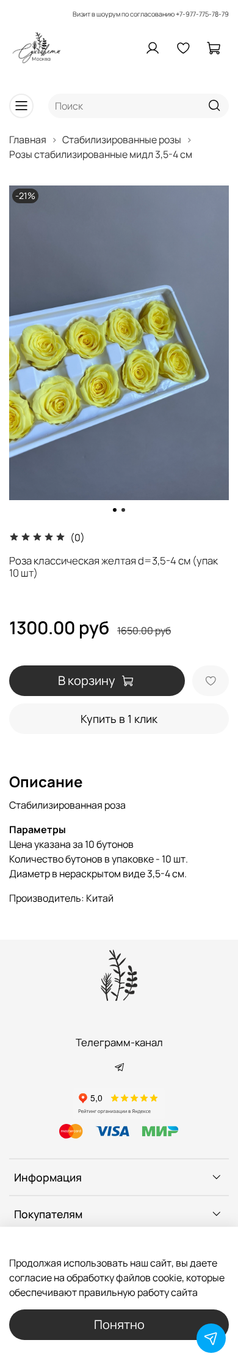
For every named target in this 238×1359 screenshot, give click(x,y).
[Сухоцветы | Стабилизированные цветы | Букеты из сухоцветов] (119, 975)
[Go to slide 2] (123, 510)
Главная (27, 139)
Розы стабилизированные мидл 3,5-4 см (100, 154)
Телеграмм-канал (119, 1042)
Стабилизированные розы (121, 139)
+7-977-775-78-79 (202, 13)
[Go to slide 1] (115, 510)
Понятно (119, 1324)
